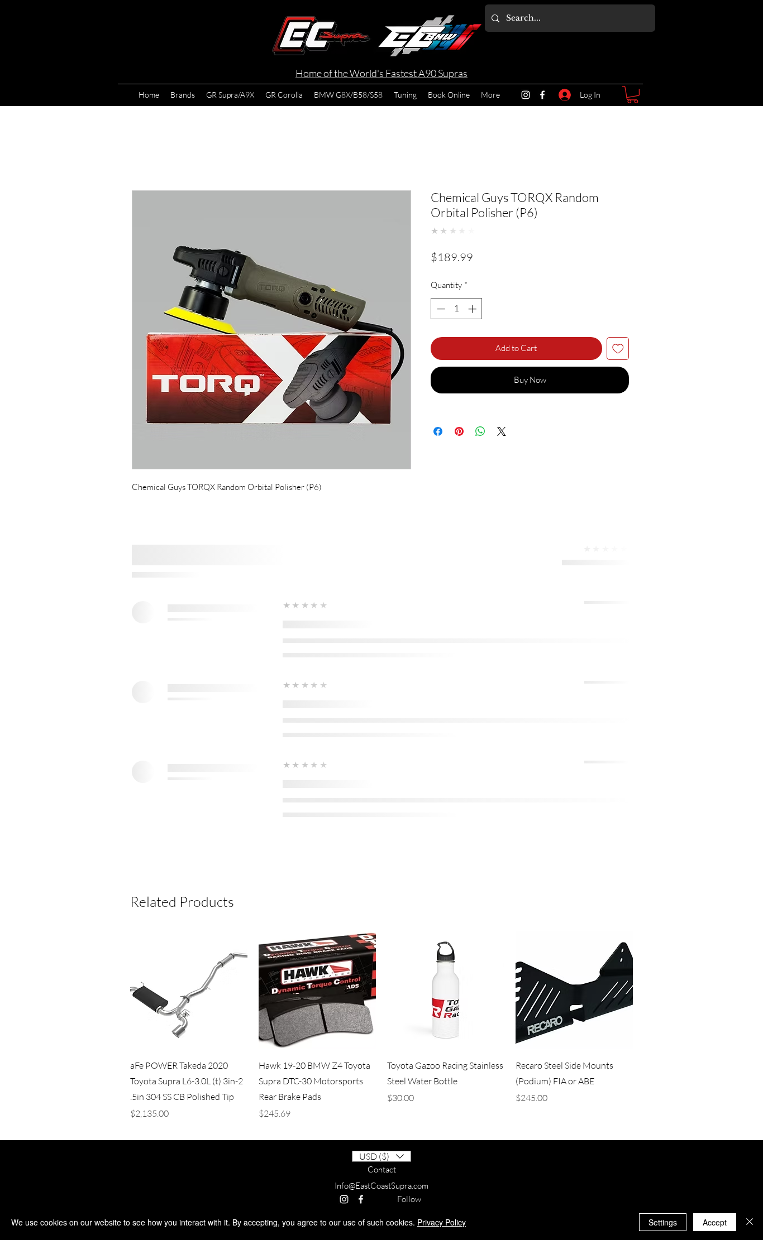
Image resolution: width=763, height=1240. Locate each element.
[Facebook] (542, 94)
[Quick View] (188, 990)
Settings (662, 1222)
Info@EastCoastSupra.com (381, 1185)
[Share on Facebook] (438, 431)
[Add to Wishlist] (618, 348)
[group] (381, 1025)
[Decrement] (439, 309)
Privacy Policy (441, 1222)
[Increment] (473, 309)
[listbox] (381, 1156)
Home (143, 148)
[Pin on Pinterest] (459, 431)
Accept (715, 1222)
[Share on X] (501, 431)
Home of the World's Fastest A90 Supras (381, 73)
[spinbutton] (456, 309)
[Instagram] (525, 94)
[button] (632, 94)
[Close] (749, 1222)
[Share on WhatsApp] (480, 431)
